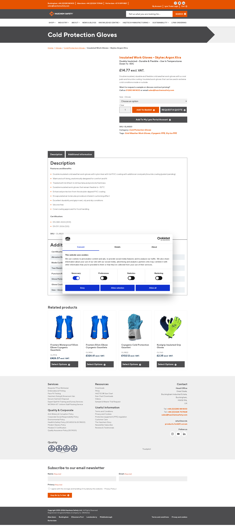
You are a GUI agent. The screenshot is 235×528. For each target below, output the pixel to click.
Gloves (58, 48)
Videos (98, 399)
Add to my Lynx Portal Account (152, 119)
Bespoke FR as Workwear (58, 388)
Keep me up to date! (58, 495)
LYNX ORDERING (178, 23)
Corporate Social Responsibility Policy (63, 417)
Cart (183, 6)
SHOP (51, 23)
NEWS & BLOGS (89, 23)
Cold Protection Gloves (74, 48)
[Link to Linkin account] (183, 3)
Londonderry (92, 517)
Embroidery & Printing (56, 391)
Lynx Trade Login (171, 6)
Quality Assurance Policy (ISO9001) (62, 430)
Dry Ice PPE (171, 133)
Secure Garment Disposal (58, 399)
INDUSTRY (62, 23)
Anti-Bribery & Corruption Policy (60, 414)
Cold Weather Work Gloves (137, 133)
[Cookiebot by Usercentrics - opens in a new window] (159, 239)
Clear (121, 105)
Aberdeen (52, 517)
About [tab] (154, 247)
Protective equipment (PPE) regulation (111, 417)
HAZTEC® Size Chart (104, 393)
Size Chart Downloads (104, 396)
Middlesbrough (106, 517)
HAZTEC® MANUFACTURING (135, 23)
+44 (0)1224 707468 (177, 412)
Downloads (99, 388)
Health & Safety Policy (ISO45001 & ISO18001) (66, 422)
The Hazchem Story (103, 422)
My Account (157, 6)
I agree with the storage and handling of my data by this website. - (84, 489)
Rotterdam (52, 521)
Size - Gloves (125, 97)
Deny (82, 288)
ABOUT (75, 23)
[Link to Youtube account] (179, 3)
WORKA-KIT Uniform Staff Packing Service (65, 404)
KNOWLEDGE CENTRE (109, 23)
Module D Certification (57, 428)
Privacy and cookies (179, 517)
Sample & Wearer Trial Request (107, 402)
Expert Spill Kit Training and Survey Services (65, 402)
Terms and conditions (160, 517)
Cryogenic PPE (158, 133)
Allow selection (117, 288)
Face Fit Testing (54, 393)
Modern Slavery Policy (57, 425)
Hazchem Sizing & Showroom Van (61, 396)
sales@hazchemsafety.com (58, 6)
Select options (59, 364)
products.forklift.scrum (176, 424)
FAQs (97, 391)
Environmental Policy (56, 419)
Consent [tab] (80, 247)
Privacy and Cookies (103, 414)
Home (50, 48)
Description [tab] (56, 154)
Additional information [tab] (80, 154)
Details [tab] (118, 247)
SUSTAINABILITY (160, 23)
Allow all (152, 288)
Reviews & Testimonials (104, 428)
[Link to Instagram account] (175, 3)
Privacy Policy (110, 489)
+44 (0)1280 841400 (177, 409)
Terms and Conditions (104, 411)
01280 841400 (133, 90)
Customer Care (101, 419)
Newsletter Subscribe (104, 425)
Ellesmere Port (77, 517)
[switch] (103, 278)
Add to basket (144, 110)
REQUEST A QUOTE (172, 109)
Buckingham (64, 517)
